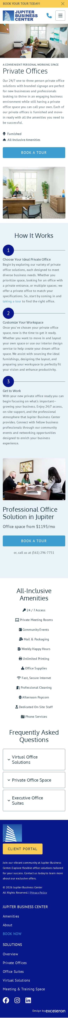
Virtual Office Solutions (25, 759)
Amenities (11, 916)
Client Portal (22, 848)
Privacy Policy (38, 892)
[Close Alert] (62, 3)
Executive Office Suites (27, 800)
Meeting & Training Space (24, 989)
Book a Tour (34, 152)
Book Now (12, 933)
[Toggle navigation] (60, 16)
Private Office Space (31, 780)
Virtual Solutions (16, 980)
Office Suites (13, 971)
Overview (10, 954)
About (7, 925)
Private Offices (15, 962)
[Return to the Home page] (12, 833)
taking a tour (12, 301)
